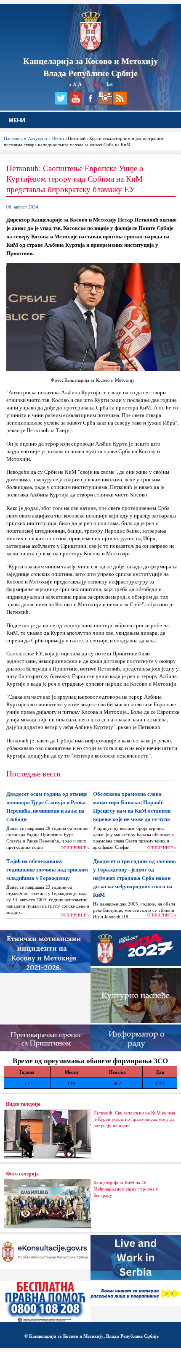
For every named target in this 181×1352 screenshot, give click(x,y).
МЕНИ (16, 120)
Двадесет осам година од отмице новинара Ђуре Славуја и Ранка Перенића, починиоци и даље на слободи (46, 806)
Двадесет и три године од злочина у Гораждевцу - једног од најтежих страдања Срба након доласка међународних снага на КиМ (134, 878)
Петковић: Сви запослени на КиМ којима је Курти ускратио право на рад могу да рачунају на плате (134, 1118)
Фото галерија (22, 1173)
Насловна (13, 138)
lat (109, 84)
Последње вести (33, 773)
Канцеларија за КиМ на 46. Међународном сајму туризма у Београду (125, 1188)
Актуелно (37, 138)
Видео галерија (23, 1103)
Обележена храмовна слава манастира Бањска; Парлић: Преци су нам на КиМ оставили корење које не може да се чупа (131, 806)
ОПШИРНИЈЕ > (75, 847)
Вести (58, 138)
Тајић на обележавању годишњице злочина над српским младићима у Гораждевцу (47, 869)
